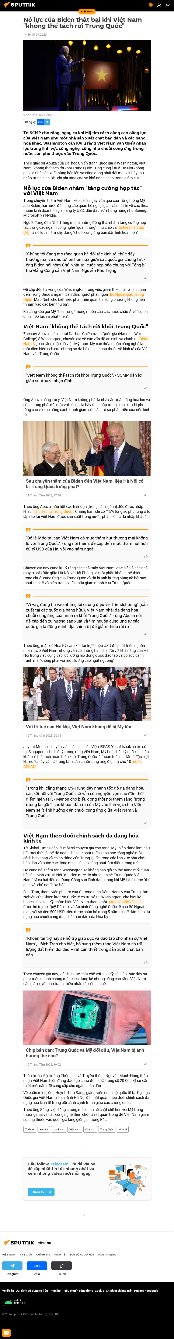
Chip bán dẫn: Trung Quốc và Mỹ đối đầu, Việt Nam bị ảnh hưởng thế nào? (85, 1052)
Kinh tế (123, 1129)
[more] (146, 278)
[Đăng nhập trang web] (159, 4)
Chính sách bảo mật (119, 1291)
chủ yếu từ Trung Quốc (53, 511)
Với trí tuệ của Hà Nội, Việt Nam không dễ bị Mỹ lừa (78, 726)
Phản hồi (56, 1291)
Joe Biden (58, 1129)
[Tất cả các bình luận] (6, 1333)
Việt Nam (74, 1129)
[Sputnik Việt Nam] (20, 8)
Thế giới (29, 1129)
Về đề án (8, 1291)
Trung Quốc (107, 1129)
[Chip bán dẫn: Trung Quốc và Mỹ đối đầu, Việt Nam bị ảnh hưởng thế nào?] (87, 1018)
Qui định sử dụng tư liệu (32, 1291)
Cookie (99, 1291)
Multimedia (107, 1254)
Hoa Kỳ (43, 1129)
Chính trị (90, 1129)
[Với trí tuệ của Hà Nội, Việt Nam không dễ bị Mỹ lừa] (87, 694)
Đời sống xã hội (82, 1254)
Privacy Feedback (146, 1291)
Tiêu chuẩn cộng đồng (78, 1291)
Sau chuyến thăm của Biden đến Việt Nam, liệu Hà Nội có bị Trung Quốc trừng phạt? (84, 483)
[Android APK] (15, 1302)
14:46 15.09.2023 (35, 34)
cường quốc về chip (125, 901)
